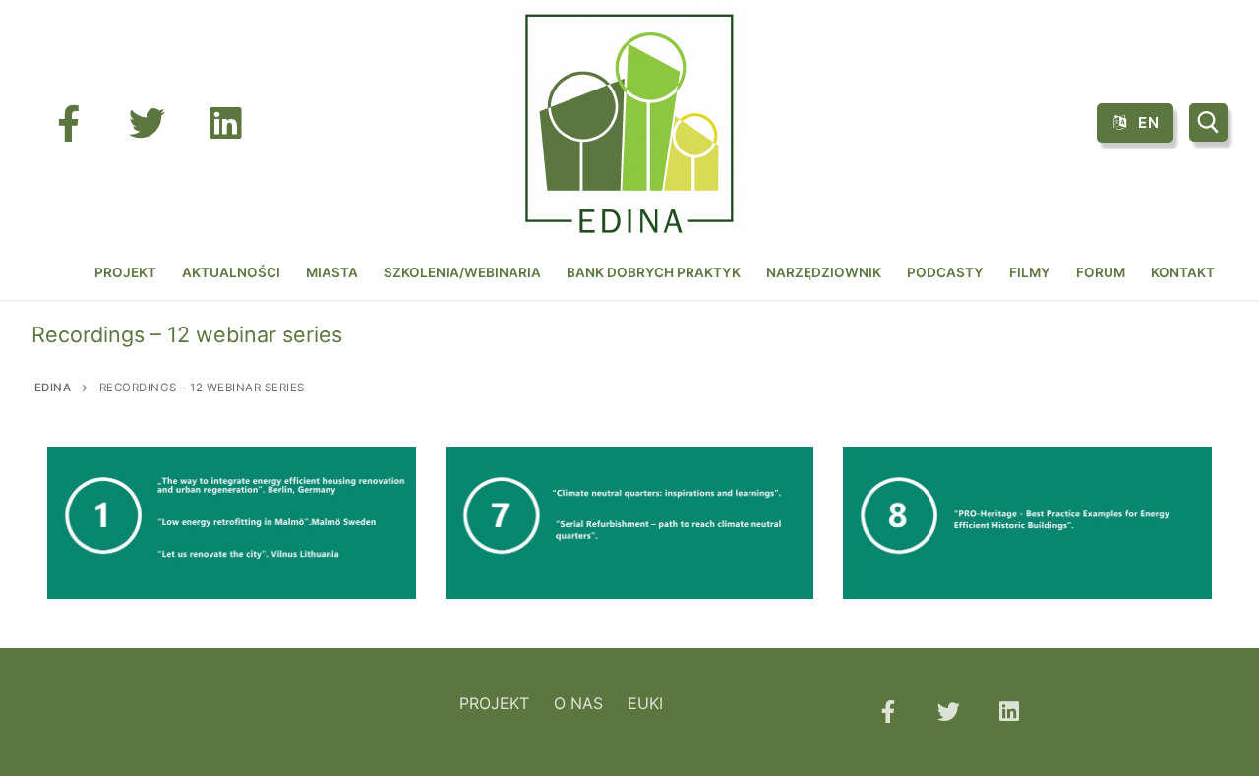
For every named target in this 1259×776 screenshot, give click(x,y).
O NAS (578, 703)
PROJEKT (494, 703)
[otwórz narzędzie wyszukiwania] (1208, 122)
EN (1147, 122)
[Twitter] (146, 123)
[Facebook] (67, 123)
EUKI (645, 703)
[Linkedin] (1009, 711)
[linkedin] (225, 123)
